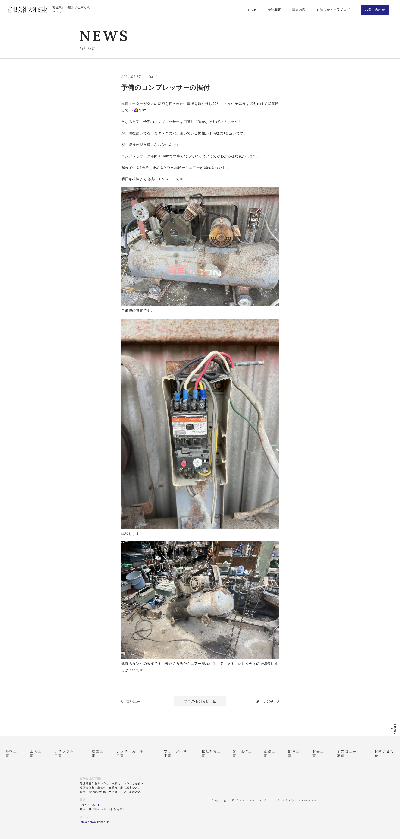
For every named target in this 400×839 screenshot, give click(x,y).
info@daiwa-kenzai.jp (95, 822)
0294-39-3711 (89, 805)
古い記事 (133, 701)
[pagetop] (393, 715)
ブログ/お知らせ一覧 (200, 701)
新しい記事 (265, 701)
